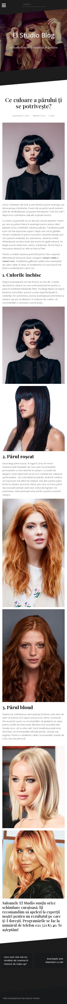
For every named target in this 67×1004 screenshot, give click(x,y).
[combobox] (33, 4)
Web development (12, 998)
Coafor (52, 115)
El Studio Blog (33, 35)
